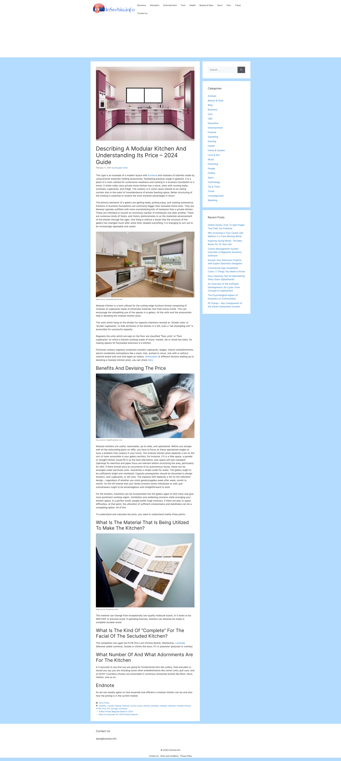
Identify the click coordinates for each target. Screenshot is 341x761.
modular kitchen (183, 706)
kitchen (146, 706)
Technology (214, 182)
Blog (210, 105)
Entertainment (170, 5)
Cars (229, 5)
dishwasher (151, 356)
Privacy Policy (186, 756)
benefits (102, 706)
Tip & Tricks (104, 703)
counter (110, 706)
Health (192, 5)
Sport (220, 5)
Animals (212, 96)
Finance (212, 132)
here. (151, 360)
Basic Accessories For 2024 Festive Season (118, 714)
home (133, 706)
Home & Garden (216, 150)
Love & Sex (214, 155)
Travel (238, 5)
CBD (210, 118)
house (139, 706)
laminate (154, 706)
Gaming (212, 141)
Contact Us (154, 756)
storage (114, 708)
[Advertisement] (170, 38)
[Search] (241, 70)
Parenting (213, 164)
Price (104, 708)
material (163, 706)
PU (108, 708)
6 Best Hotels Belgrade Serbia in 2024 (116, 711)
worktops (123, 708)
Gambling (213, 136)
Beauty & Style (206, 5)
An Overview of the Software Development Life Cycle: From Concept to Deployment (224, 287)
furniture (152, 175)
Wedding (212, 200)
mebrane (171, 706)
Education (154, 5)
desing (118, 706)
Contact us (142, 13)
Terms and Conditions (169, 756)
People (211, 168)
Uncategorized (216, 195)
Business (141, 5)
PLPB (98, 708)
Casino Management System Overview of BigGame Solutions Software (224, 252)
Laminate (180, 643)
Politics (211, 173)
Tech (183, 5)
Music (211, 159)
